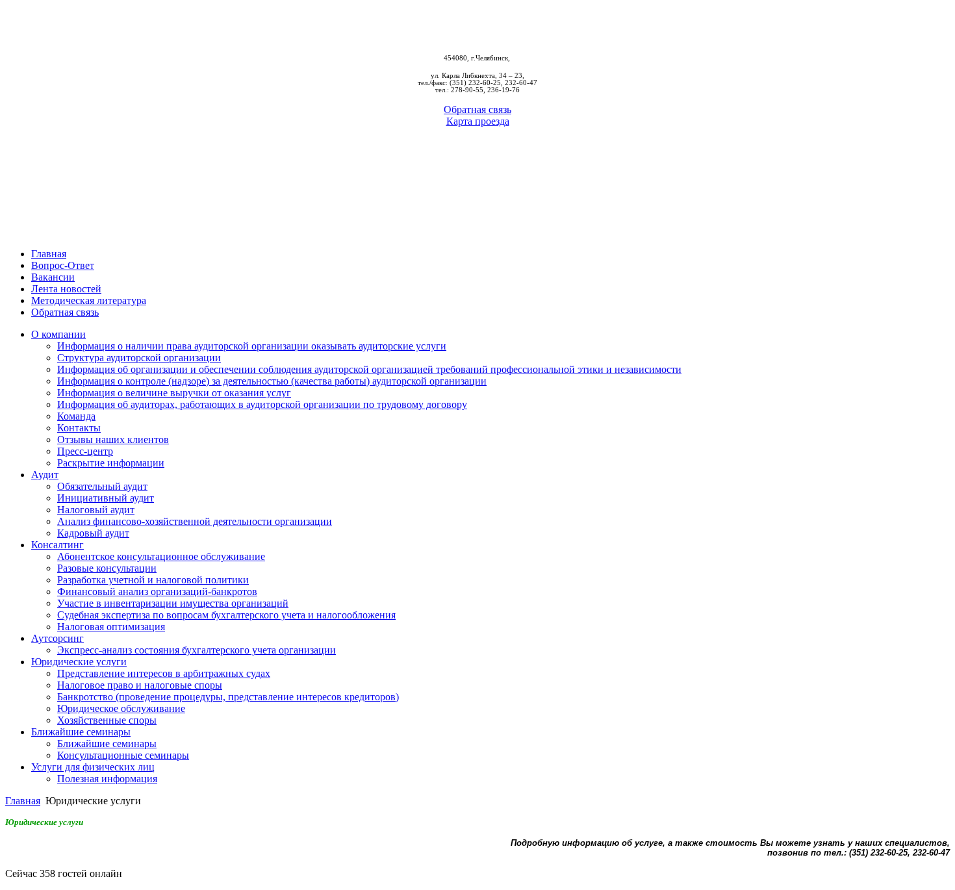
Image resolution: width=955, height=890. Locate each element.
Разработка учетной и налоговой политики (153, 579)
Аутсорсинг (57, 638)
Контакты (79, 427)
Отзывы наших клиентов (113, 439)
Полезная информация (107, 778)
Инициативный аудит (105, 497)
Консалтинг (57, 544)
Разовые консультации (107, 568)
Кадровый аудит (93, 533)
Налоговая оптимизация (111, 626)
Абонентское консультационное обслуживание (161, 556)
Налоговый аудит (95, 509)
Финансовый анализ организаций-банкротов (157, 591)
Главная (48, 253)
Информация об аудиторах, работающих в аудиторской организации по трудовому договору (262, 404)
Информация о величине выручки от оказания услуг (174, 392)
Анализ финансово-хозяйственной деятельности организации (194, 521)
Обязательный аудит (102, 486)
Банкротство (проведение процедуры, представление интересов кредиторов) (228, 696)
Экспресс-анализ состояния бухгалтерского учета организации (196, 649)
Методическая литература (88, 300)
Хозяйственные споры (107, 720)
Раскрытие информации (110, 462)
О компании (58, 334)
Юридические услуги (79, 661)
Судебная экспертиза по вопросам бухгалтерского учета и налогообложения (226, 614)
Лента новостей (66, 288)
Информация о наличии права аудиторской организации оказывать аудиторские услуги (251, 345)
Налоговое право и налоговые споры (139, 685)
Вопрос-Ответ (62, 265)
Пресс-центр (85, 451)
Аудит (44, 474)
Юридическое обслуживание (121, 708)
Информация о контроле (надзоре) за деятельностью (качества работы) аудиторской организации (272, 381)
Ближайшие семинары (81, 731)
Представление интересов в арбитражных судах (163, 673)
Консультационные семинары (123, 755)
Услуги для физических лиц (93, 766)
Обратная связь (477, 109)
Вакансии (53, 277)
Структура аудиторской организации (139, 357)
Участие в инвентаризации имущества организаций (172, 603)
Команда (76, 416)
